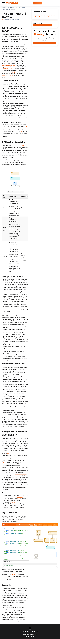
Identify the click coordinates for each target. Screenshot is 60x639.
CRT (27, 126)
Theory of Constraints (42, 25)
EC (21, 131)
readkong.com (13, 502)
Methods (28, 2)
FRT (23, 462)
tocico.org (20, 497)
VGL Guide (14, 574)
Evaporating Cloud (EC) (8, 68)
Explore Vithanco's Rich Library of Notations (17, 7)
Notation (50, 25)
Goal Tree (36, 25)
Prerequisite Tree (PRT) (8, 75)
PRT (25, 135)
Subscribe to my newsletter (45, 43)
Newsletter (54, 2)
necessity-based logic (18, 145)
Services (20, 2)
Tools (46, 2)
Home (4, 7)
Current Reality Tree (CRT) (9, 65)
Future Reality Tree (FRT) (8, 72)
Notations (37, 3)
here (8, 453)
